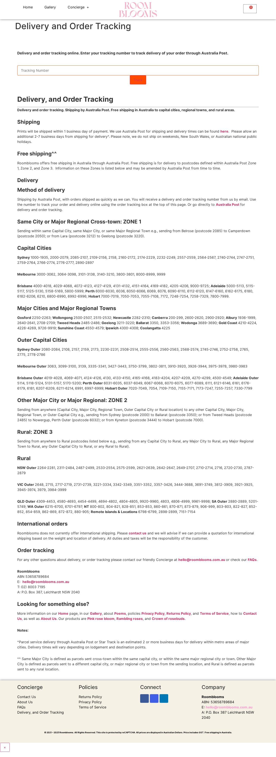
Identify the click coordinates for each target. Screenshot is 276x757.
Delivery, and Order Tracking (40, 712)
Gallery (50, 7)
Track (138, 80)
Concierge (76, 7)
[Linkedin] (164, 698)
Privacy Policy (90, 702)
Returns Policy (90, 697)
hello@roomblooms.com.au (202, 559)
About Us (48, 618)
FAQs (21, 707)
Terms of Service (92, 707)
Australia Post (227, 204)
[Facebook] (144, 698)
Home (28, 7)
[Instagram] (154, 698)
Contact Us (26, 697)
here (224, 131)
